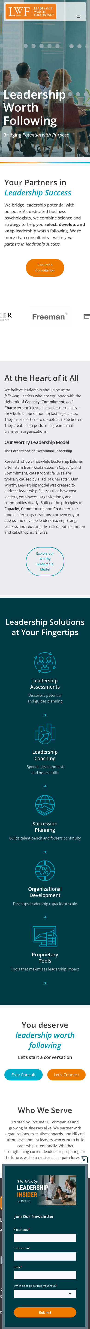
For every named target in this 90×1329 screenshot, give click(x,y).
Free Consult (24, 1074)
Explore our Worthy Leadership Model (45, 561)
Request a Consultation (45, 267)
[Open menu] (78, 16)
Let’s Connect (66, 1074)
